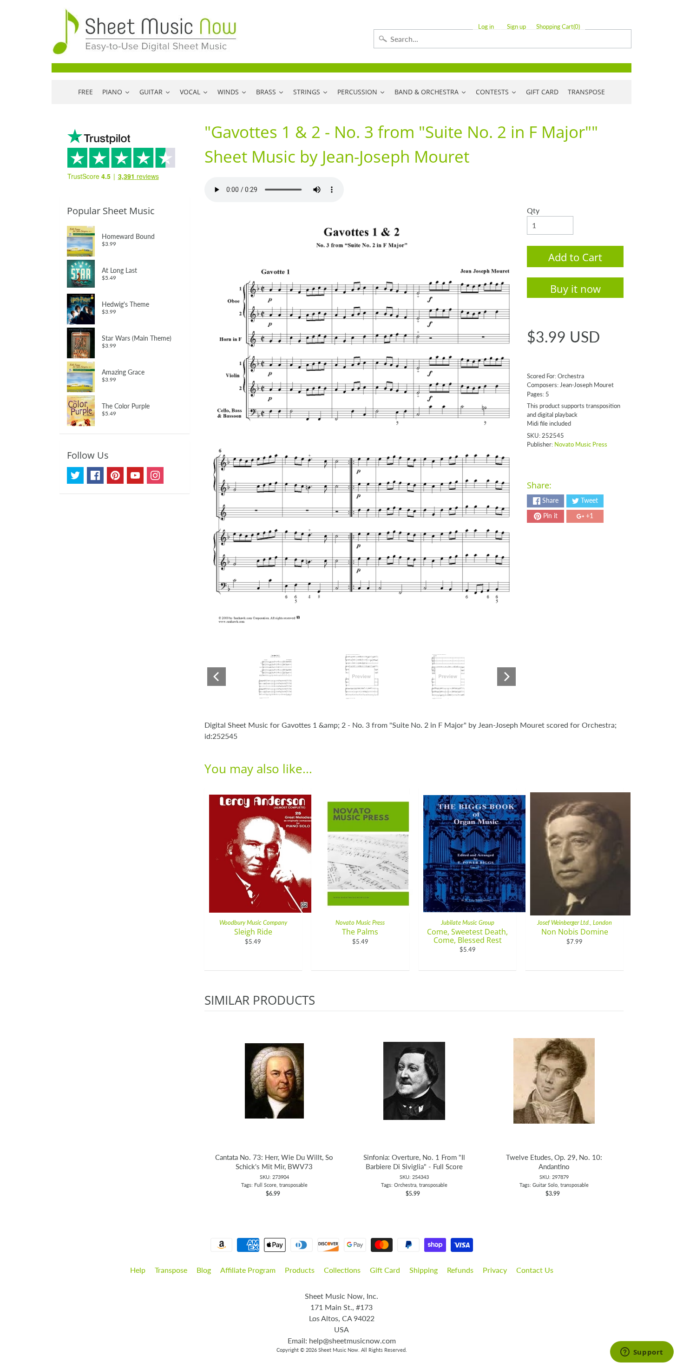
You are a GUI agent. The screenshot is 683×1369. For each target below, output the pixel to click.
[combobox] (502, 38)
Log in (486, 27)
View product (274, 1090)
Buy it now (575, 289)
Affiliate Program (248, 1269)
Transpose (171, 1269)
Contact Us (534, 1269)
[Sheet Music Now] (144, 31)
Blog (204, 1269)
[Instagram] (155, 475)
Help (137, 1269)
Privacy (495, 1269)
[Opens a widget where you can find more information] (642, 1352)
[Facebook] (95, 475)
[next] (614, 1105)
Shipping (423, 1269)
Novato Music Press (580, 444)
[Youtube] (135, 475)
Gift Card (385, 1269)
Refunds (460, 1269)
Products (300, 1269)
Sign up (516, 27)
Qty (533, 210)
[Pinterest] (115, 475)
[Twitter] (75, 475)
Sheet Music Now (338, 1350)
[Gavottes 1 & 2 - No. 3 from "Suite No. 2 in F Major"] (275, 676)
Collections (342, 1269)
